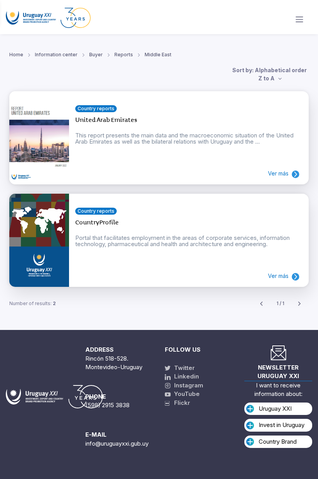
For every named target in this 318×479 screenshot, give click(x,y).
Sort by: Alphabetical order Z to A (269, 74)
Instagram (188, 385)
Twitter (184, 367)
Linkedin (186, 376)
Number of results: (32, 303)
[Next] (299, 304)
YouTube (186, 393)
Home (16, 54)
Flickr (179, 402)
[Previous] (261, 304)
